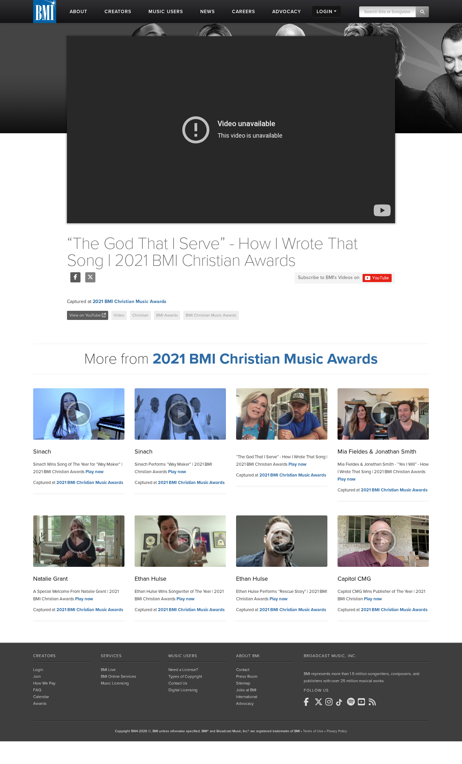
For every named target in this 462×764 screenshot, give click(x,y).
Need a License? (183, 669)
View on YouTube (85, 315)
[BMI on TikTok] (341, 702)
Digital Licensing (183, 690)
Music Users (182, 655)
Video (119, 315)
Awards (40, 703)
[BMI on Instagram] (330, 702)
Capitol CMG (354, 578)
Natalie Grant (50, 578)
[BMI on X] (319, 702)
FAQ (37, 690)
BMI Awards (167, 315)
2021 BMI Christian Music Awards (129, 301)
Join (37, 676)
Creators (44, 655)
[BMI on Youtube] (362, 702)
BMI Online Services (118, 676)
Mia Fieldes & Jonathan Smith (377, 451)
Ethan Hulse (150, 578)
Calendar (41, 696)
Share (75, 277)
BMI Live (108, 669)
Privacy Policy (337, 731)
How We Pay (44, 683)
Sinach (42, 451)
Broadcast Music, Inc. (330, 655)
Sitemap (243, 683)
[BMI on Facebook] (308, 702)
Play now (94, 471)
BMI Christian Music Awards (211, 315)
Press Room (246, 676)
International (246, 696)
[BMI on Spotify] (351, 702)
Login (38, 669)
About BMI (248, 655)
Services (111, 655)
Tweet (90, 277)
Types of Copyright (185, 676)
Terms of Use (313, 731)
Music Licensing (115, 683)
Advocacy (245, 703)
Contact (242, 669)
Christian (140, 315)
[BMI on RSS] (373, 702)
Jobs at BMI (246, 690)
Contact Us (177, 683)
